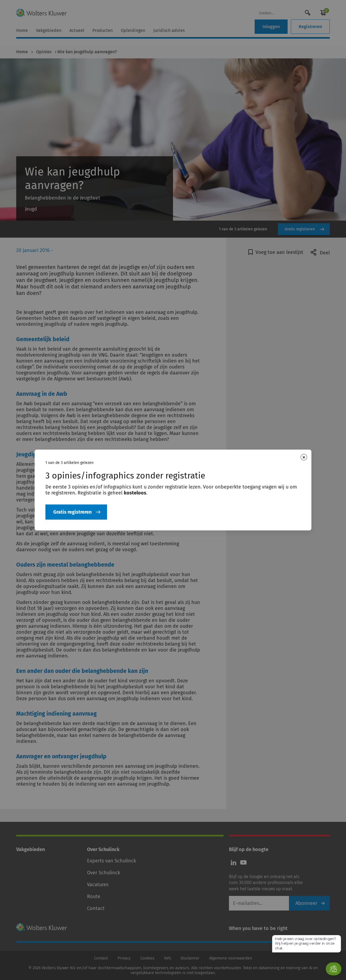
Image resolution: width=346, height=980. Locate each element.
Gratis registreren (72, 512)
